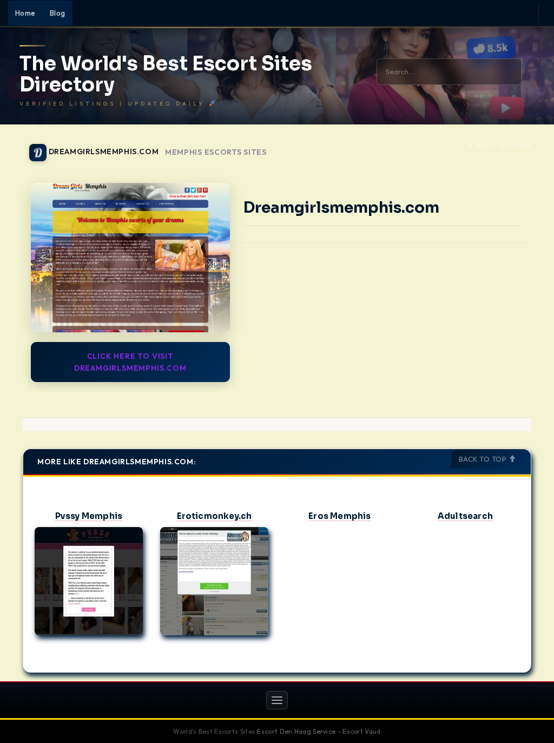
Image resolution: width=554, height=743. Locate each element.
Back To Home (503, 146)
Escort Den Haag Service (296, 731)
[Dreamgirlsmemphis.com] (130, 257)
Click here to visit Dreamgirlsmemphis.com (130, 362)
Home (25, 13)
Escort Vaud (361, 731)
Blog (57, 13)
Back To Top (484, 459)
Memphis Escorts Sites (216, 152)
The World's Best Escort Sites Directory (165, 74)
